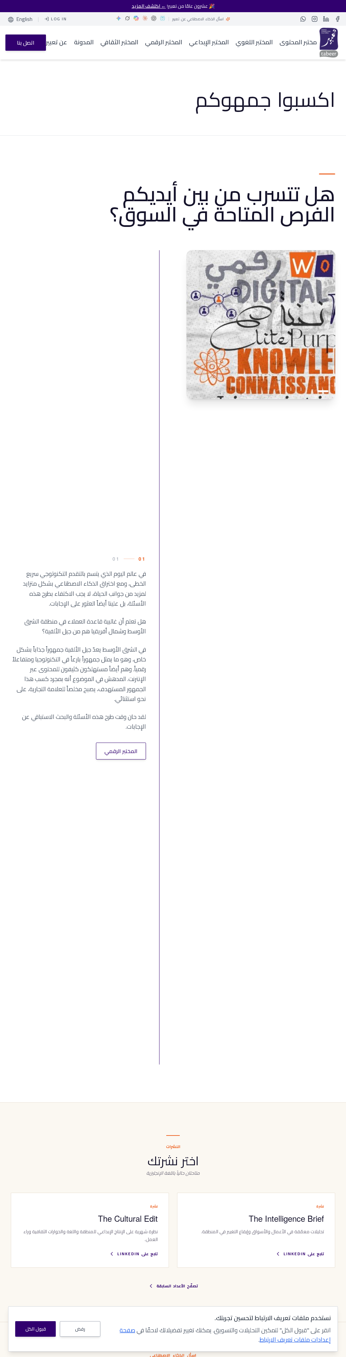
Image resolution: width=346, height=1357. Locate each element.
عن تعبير (56, 43)
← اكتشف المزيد (149, 6)
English (24, 19)
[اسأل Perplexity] (162, 18)
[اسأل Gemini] (118, 18)
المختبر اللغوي (254, 43)
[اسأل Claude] (145, 18)
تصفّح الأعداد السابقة (177, 1286)
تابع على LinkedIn (303, 1254)
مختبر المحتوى (298, 43)
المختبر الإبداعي (209, 43)
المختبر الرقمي (163, 43)
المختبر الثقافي (119, 43)
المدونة (84, 43)
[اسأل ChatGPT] (153, 18)
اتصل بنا (25, 43)
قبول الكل (35, 1329)
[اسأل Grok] (127, 18)
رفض (80, 1329)
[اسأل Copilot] (136, 18)
